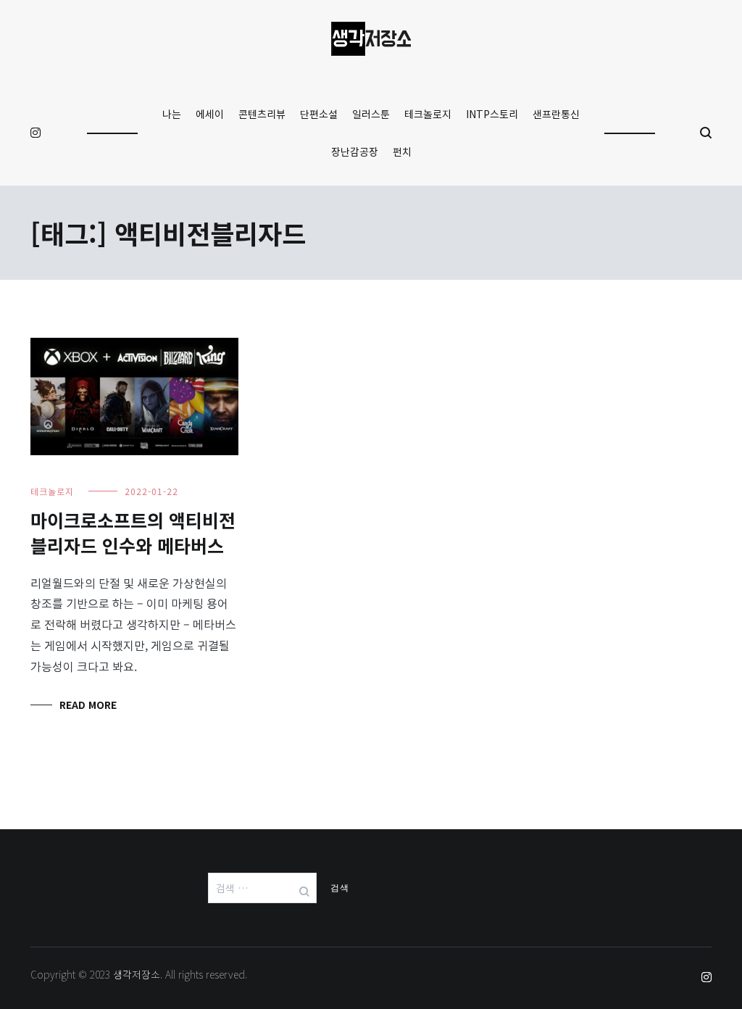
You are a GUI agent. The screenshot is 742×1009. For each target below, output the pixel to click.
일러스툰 (371, 114)
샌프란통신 (556, 114)
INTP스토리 (492, 114)
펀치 (402, 151)
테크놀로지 (427, 114)
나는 (171, 114)
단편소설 (319, 114)
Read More (88, 704)
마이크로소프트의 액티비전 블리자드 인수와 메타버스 (132, 532)
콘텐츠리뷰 (261, 114)
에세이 (210, 114)
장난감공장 (354, 151)
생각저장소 (136, 974)
